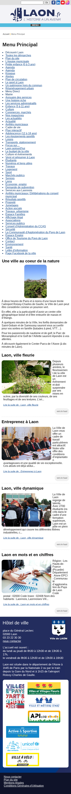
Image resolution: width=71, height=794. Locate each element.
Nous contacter (12, 776)
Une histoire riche (15, 100)
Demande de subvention (19, 187)
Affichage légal (14, 217)
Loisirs (9, 139)
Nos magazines (14, 115)
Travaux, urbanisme (17, 211)
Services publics (15, 223)
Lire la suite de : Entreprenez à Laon (22, 471)
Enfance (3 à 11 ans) (17, 106)
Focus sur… (12, 145)
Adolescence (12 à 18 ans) (21, 133)
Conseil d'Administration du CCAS (25, 226)
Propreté (10, 202)
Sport (8, 172)
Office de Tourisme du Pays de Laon (26, 238)
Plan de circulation (16, 79)
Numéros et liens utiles (18, 163)
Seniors (10, 178)
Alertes (9, 76)
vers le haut (62, 411)
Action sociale (13, 208)
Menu (35, 25)
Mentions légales (14, 782)
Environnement (14, 244)
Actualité (10, 121)
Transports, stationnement (20, 142)
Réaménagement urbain (19, 88)
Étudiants (11, 160)
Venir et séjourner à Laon (20, 157)
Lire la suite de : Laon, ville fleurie (20, 404)
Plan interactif (13, 130)
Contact (10, 241)
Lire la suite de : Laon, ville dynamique (23, 537)
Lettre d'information (16, 250)
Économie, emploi (16, 184)
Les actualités (13, 118)
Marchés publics (15, 175)
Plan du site (12, 58)
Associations (12, 220)
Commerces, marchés (18, 112)
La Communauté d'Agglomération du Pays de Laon (35, 232)
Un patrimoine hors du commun (23, 85)
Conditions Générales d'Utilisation (24, 785)
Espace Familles (15, 214)
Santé (8, 247)
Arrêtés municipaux (16, 124)
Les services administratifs (20, 103)
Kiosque (10, 73)
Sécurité (10, 229)
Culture (9, 109)
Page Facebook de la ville (20, 253)
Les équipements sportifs (20, 136)
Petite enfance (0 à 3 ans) (20, 64)
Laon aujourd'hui (15, 148)
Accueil (6, 34)
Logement (11, 169)
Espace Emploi (14, 235)
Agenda (10, 67)
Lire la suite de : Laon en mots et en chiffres (26, 604)
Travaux (10, 166)
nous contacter (12, 641)
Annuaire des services (18, 97)
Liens (8, 181)
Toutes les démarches (18, 55)
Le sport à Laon (14, 82)
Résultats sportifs (15, 199)
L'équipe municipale (17, 61)
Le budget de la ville (17, 151)
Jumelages (11, 205)
